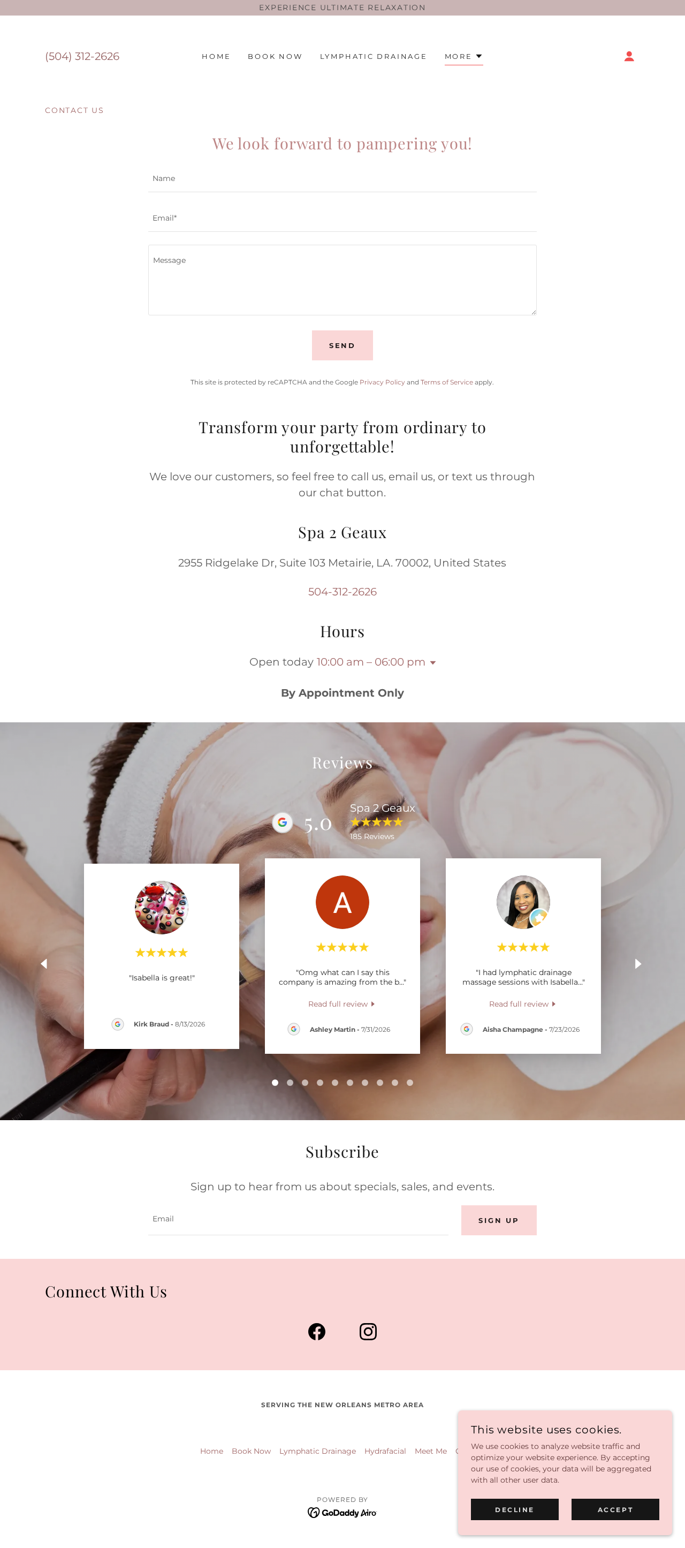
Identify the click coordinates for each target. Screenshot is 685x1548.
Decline (515, 1510)
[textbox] (342, 178)
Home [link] (216, 56)
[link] (342, 1004)
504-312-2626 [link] (342, 591)
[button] (464, 57)
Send (342, 345)
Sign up (498, 1220)
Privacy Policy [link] (382, 382)
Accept (615, 1510)
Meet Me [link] (431, 1451)
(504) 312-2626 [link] (82, 56)
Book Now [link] (275, 56)
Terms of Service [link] (447, 382)
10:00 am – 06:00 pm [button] (371, 661)
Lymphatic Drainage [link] (374, 56)
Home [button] (211, 1451)
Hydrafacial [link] (385, 1451)
